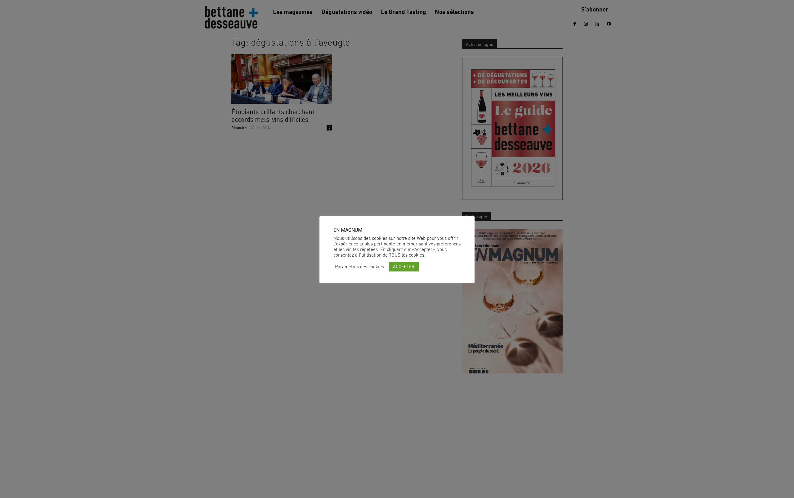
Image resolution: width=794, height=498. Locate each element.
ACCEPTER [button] (403, 266)
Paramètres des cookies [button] (359, 267)
